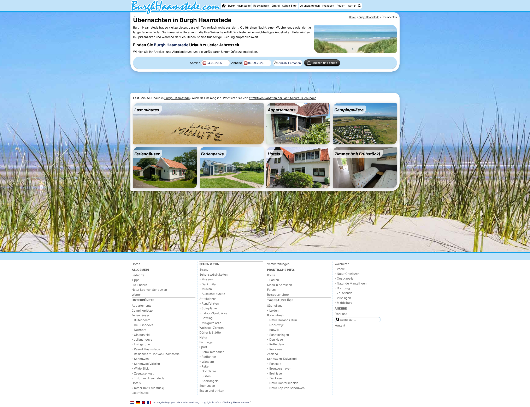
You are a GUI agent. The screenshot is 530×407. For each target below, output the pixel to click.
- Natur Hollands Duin (282, 320)
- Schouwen (140, 358)
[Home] (224, 6)
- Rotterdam (275, 344)
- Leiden (272, 310)
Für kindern (139, 285)
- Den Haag (275, 339)
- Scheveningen (278, 334)
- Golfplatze (207, 371)
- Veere (340, 269)
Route (271, 275)
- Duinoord (139, 329)
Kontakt (340, 325)
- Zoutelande (343, 293)
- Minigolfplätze (210, 323)
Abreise (236, 63)
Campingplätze (142, 310)
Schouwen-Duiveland (282, 358)
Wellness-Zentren (211, 327)
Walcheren (342, 264)
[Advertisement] (233, 82)
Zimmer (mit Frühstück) (148, 388)
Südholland (275, 305)
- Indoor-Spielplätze (213, 313)
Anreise (195, 63)
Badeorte (138, 275)
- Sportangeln (208, 381)
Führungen (206, 342)
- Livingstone (141, 344)
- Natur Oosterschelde (282, 383)
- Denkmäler (207, 284)
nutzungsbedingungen (164, 402)
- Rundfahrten (209, 303)
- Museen (206, 279)
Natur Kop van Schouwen (149, 289)
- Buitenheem (141, 320)
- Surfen (205, 376)
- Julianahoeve (142, 339)
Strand (275, 5)
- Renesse (274, 363)
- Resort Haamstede (146, 349)
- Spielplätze (208, 308)
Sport (203, 347)
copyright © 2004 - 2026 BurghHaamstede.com (225, 402)
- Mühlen (205, 289)
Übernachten (261, 5)
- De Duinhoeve (142, 325)
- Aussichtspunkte (212, 293)
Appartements (142, 305)
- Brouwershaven (279, 368)
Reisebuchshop (278, 294)
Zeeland (272, 354)
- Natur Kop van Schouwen (286, 388)
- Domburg (342, 288)
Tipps (136, 280)
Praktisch (328, 5)
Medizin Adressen (279, 285)
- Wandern (206, 361)
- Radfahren (207, 356)
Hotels (136, 383)
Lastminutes (140, 392)
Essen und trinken (211, 390)
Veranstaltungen (310, 5)
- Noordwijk (275, 325)
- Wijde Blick (140, 368)
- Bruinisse (274, 373)
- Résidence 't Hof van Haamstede (155, 354)
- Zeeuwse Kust (143, 373)
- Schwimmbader (211, 352)
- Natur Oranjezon (347, 273)
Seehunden (207, 385)
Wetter (352, 5)
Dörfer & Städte (210, 332)
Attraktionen (207, 298)
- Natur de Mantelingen (350, 283)
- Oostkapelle (344, 278)
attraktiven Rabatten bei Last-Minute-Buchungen (282, 98)
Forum (271, 289)
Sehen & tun (289, 5)
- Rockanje (274, 349)
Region (341, 5)
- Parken (273, 280)
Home (136, 264)
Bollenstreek (275, 315)
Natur (203, 337)
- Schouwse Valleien (146, 363)
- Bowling (206, 318)
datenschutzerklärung (188, 402)
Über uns (341, 314)
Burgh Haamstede (239, 5)
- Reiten (204, 366)
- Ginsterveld (141, 334)
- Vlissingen (343, 298)
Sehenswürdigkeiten (213, 274)
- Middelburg (344, 302)
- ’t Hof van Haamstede (148, 378)
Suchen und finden (324, 62)
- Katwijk (273, 329)
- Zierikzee (274, 378)
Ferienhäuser (140, 315)
